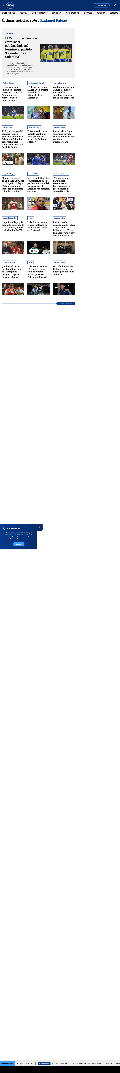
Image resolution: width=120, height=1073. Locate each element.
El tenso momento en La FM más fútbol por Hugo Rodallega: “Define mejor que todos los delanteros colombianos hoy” (13, 185)
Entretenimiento (40, 13)
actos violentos (29, 1063)
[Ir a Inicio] (9, 5)
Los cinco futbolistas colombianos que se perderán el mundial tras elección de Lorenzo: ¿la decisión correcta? (38, 185)
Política (23, 13)
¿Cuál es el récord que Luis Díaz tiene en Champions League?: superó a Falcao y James (12, 271)
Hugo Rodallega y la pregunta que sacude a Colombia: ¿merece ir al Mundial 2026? (13, 226)
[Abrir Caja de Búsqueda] (115, 5)
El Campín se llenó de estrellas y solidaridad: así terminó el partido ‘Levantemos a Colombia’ (21, 47)
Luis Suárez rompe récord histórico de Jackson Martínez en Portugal (37, 226)
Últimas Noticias (7, 1063)
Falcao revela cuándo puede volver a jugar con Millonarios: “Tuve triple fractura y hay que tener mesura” (64, 229)
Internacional (72, 13)
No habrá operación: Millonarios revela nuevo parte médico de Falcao (64, 270)
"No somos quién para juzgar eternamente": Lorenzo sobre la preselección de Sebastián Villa (62, 185)
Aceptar (19, 544)
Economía (56, 13)
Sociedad (114, 13)
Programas (101, 5)
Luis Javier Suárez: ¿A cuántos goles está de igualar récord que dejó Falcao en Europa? (37, 271)
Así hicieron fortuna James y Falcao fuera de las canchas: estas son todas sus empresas (64, 92)
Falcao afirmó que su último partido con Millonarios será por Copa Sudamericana (64, 136)
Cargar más (64, 304)
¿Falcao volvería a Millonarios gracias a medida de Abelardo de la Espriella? (37, 92)
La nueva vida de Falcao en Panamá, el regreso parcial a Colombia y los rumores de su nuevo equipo (12, 94)
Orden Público (8, 13)
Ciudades (88, 13)
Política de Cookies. (16, 539)
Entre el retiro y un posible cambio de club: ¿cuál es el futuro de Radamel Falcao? (37, 136)
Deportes (101, 13)
